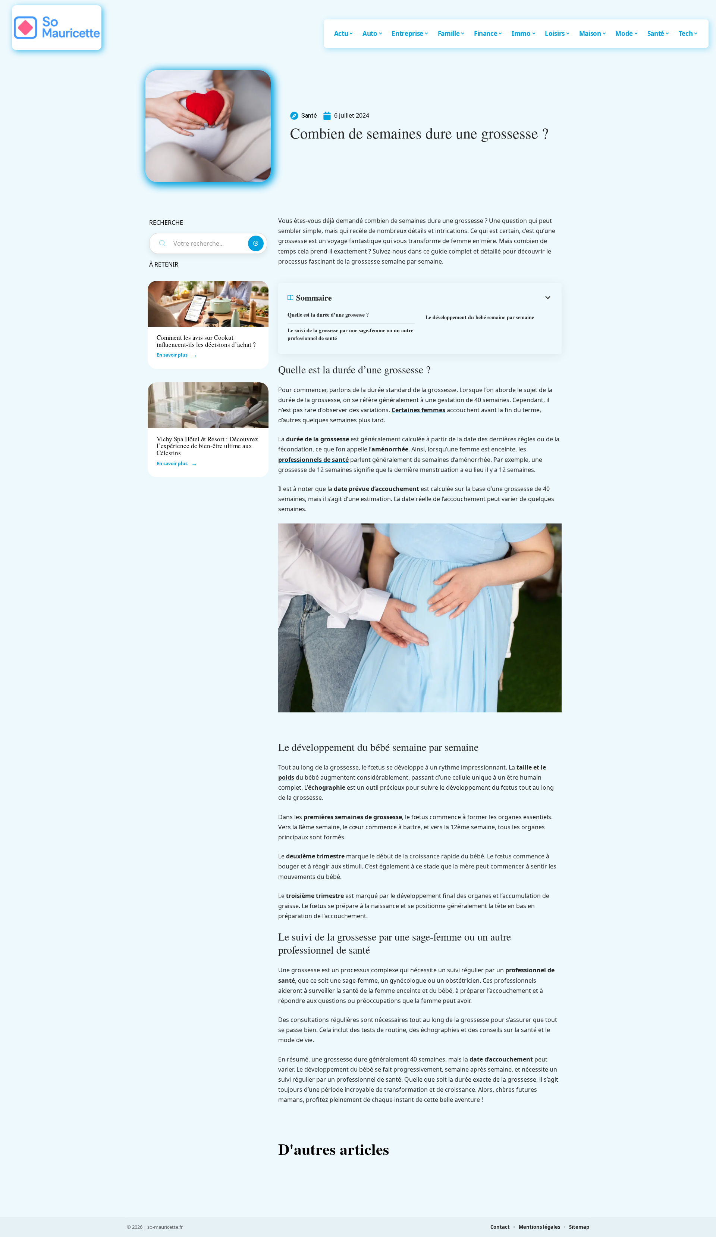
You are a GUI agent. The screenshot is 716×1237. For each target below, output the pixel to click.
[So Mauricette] (56, 28)
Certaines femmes (418, 410)
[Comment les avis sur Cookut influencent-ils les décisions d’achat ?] (208, 304)
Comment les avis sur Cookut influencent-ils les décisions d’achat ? (206, 341)
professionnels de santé (313, 460)
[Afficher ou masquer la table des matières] (442, 297)
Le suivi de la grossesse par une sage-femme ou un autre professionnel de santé (350, 334)
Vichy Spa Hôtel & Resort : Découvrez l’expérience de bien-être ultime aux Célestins (207, 446)
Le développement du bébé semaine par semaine (479, 317)
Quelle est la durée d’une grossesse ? (328, 314)
